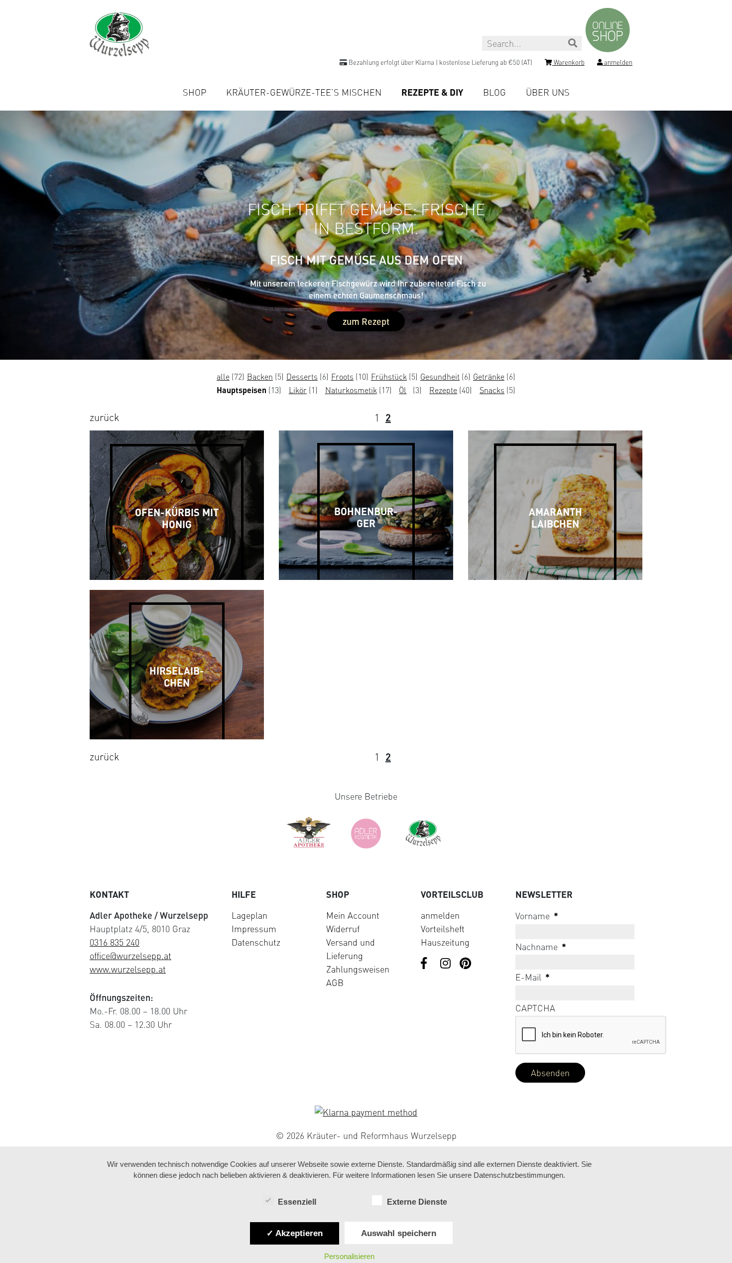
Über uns (548, 92)
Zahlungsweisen (357, 969)
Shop (194, 92)
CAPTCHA (535, 1007)
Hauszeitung (445, 942)
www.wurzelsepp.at (128, 969)
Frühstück (389, 377)
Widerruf (343, 928)
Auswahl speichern (398, 1233)
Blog (494, 92)
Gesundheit (440, 377)
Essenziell (297, 1202)
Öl (402, 390)
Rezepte (443, 390)
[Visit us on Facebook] (427, 964)
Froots (342, 377)
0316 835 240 (114, 942)
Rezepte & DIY (432, 92)
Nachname (540, 946)
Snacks (492, 390)
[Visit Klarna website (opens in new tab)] (366, 1112)
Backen (260, 377)
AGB (335, 982)
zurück (105, 417)
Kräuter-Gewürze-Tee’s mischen (303, 92)
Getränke (488, 377)
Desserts (302, 377)
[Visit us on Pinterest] (466, 964)
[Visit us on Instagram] (446, 964)
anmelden (440, 915)
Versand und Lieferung (350, 949)
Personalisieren (349, 1256)
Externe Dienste (417, 1202)
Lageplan (249, 915)
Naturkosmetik (351, 390)
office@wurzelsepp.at (130, 955)
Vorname (536, 915)
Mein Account (352, 915)
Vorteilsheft (443, 928)
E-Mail (532, 977)
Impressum (254, 928)
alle (223, 377)
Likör (298, 390)
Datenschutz (256, 942)
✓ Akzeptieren (294, 1233)
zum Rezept (366, 321)
